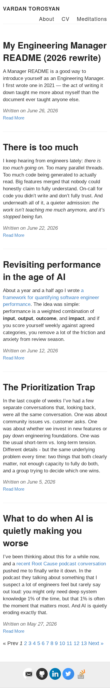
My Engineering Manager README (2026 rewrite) (55, 51)
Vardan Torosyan (31, 8)
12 (76, 643)
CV (66, 18)
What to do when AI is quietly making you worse (48, 530)
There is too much (40, 146)
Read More (13, 117)
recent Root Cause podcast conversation (61, 564)
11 (69, 643)
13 (84, 643)
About (46, 18)
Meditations (92, 18)
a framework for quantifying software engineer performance (51, 297)
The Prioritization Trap (49, 386)
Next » (96, 643)
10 (62, 643)
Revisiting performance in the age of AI (52, 270)
